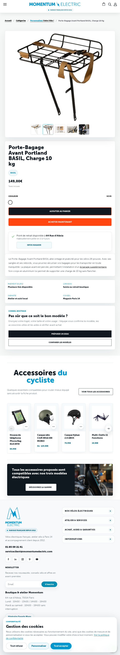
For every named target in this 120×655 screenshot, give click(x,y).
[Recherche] (109, 4)
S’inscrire (49, 584)
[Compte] (115, 4)
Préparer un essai (60, 334)
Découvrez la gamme (40, 487)
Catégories (21, 21)
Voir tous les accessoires (96, 392)
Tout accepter (61, 646)
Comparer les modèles (60, 342)
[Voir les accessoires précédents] (11, 428)
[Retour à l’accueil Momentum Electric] (55, 4)
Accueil (8, 21)
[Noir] (10, 202)
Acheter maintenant (60, 222)
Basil (13, 173)
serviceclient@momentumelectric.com (28, 551)
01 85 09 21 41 (14, 546)
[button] (5, 4)
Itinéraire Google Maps (19, 616)
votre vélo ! (42, 21)
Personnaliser (38, 646)
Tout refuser (16, 646)
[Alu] (15, 202)
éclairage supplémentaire (93, 267)
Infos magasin (34, 245)
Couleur (13, 196)
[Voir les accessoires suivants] (108, 428)
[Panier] (104, 4)
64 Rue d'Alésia (54, 235)
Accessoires (40, 376)
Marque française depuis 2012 (61, 10)
